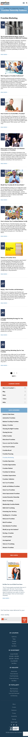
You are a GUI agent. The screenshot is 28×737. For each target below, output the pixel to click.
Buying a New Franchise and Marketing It (12, 289)
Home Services (14, 674)
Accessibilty (14, 716)
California (14, 637)
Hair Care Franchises (8, 483)
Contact (14, 707)
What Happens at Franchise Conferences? (12, 76)
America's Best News (8, 414)
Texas (14, 639)
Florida (14, 643)
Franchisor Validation (8, 479)
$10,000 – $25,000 (14, 656)
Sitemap (14, 719)
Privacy (14, 713)
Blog (4, 391)
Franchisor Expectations (9, 475)
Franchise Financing (8, 454)
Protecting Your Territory (10, 511)
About (14, 704)
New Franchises (14, 691)
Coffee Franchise (7, 436)
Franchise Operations (8, 461)
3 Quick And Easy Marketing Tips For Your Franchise (12, 351)
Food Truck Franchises (9, 447)
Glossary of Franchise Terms (8, 257)
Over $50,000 (14, 661)
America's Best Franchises (5, 3)
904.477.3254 (14, 722)
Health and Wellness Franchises (11, 486)
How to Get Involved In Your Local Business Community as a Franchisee (12, 149)
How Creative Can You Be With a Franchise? (13, 113)
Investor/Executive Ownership (11, 497)
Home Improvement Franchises (11, 493)
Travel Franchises (7, 537)
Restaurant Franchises (9, 519)
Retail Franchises (7, 522)
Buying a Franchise (8, 425)
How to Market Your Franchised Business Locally (14, 221)
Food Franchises (14, 676)
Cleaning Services (7, 432)
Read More (6, 598)
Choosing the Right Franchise (11, 429)
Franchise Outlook (8, 468)
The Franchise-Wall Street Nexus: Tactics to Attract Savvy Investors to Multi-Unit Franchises (14, 37)
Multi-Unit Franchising (9, 508)
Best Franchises (14, 689)
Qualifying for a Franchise (10, 515)
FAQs (4, 402)
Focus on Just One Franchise (10, 443)
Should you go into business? (10, 529)
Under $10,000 (14, 654)
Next (13, 376)
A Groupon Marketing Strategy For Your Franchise (12, 319)
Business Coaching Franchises (10, 421)
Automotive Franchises (9, 418)
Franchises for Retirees (9, 472)
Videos (4, 399)
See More (14, 646)
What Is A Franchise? (8, 388)
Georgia (14, 641)
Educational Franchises (9, 439)
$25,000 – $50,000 (14, 659)
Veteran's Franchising (8, 544)
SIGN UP (24, 620)
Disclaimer (14, 710)
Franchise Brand (7, 450)
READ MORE (4, 54)
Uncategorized (7, 540)
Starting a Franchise (8, 533)
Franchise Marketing (8, 457)
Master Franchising (8, 501)
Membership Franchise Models (11, 504)
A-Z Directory (14, 696)
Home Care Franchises (9, 490)
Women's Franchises (8, 547)
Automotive (14, 671)
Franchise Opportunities (9, 465)
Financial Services (14, 678)
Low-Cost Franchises (14, 693)
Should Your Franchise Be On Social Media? (12, 185)
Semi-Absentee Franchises (10, 526)
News (4, 395)
